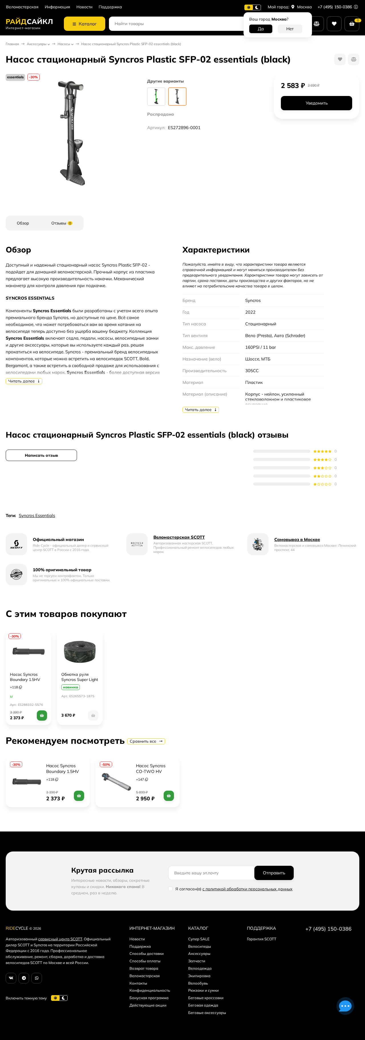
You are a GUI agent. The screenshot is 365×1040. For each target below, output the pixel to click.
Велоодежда (200, 968)
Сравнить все (143, 741)
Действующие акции (148, 1005)
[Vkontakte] (11, 978)
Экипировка (199, 975)
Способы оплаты (145, 961)
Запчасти (196, 961)
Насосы (64, 44)
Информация (57, 7)
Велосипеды (199, 946)
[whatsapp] (36, 978)
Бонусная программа (149, 997)
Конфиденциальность (149, 990)
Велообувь (198, 983)
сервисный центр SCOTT (60, 939)
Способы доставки (146, 953)
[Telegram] (24, 978)
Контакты (138, 983)
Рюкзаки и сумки (203, 990)
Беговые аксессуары (207, 1012)
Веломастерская (22, 7)
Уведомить (317, 103)
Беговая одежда (203, 1005)
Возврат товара (143, 968)
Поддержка (110, 7)
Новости (84, 7)
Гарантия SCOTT (261, 939)
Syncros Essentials (37, 515)
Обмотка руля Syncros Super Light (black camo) (79, 679)
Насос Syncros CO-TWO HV (151, 768)
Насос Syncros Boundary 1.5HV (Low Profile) (25, 679)
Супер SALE (199, 939)
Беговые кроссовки (206, 997)
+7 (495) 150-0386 (335, 6)
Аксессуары (36, 44)
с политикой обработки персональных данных (247, 888)
